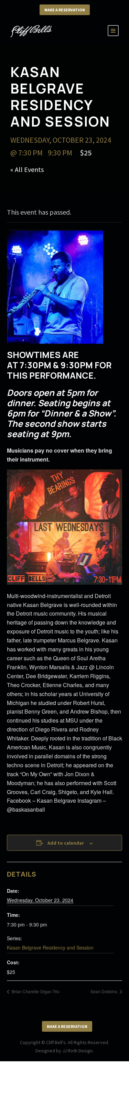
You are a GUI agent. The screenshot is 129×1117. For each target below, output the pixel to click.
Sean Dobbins (104, 991)
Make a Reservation (64, 9)
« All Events (27, 169)
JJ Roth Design (77, 1051)
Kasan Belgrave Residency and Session (50, 947)
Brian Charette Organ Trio (35, 991)
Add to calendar (65, 843)
